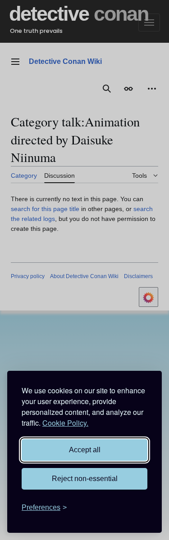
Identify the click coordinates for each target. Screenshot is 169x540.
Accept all (84, 450)
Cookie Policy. (65, 423)
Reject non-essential (85, 478)
